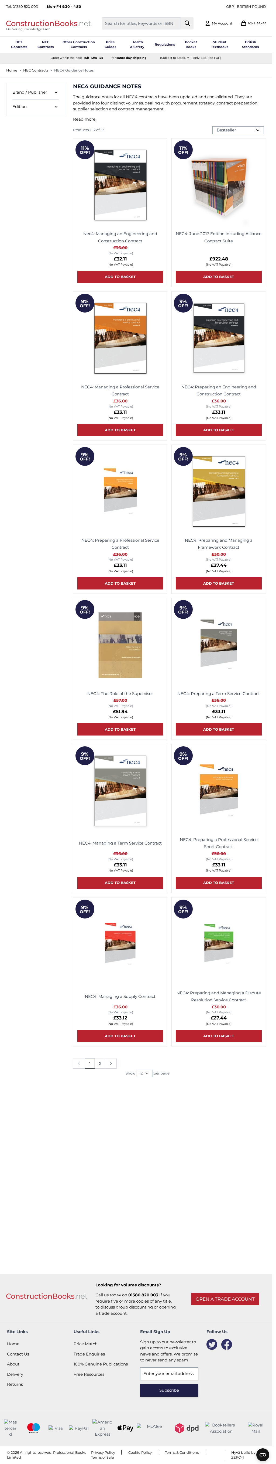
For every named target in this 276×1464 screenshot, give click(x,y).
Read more (84, 119)
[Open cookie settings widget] (262, 1454)
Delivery (15, 1374)
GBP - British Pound (246, 6)
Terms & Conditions (182, 1452)
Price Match (86, 1343)
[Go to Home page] (48, 23)
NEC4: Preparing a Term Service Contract (218, 693)
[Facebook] (226, 1344)
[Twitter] (211, 1344)
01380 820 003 (25, 6)
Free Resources (89, 1374)
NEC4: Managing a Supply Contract (120, 996)
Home (11, 70)
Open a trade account (225, 1299)
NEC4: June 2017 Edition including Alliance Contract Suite (218, 237)
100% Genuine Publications (101, 1364)
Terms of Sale (102, 1457)
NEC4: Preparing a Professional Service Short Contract (219, 843)
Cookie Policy (140, 1452)
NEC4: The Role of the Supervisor (120, 693)
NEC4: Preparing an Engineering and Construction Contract (218, 390)
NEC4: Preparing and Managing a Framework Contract (219, 544)
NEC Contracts (35, 70)
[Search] (187, 23)
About (13, 1364)
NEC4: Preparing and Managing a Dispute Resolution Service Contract (219, 996)
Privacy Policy (103, 1452)
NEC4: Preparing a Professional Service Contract (120, 544)
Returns (15, 1384)
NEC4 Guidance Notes (74, 70)
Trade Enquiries (89, 1354)
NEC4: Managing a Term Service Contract (120, 843)
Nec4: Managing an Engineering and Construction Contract (120, 237)
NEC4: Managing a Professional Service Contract (120, 390)
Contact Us (18, 1354)
